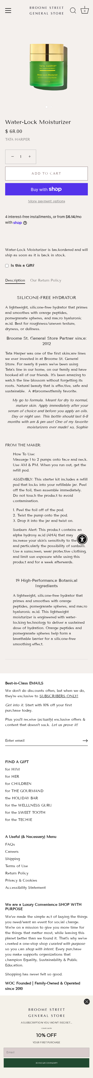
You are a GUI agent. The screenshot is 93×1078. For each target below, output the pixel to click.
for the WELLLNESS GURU (28, 805)
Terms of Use (16, 866)
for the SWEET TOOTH (25, 812)
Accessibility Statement (25, 887)
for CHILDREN (18, 784)
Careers (12, 851)
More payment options (46, 201)
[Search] (73, 11)
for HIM (12, 769)
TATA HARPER (17, 139)
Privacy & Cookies (21, 880)
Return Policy (16, 873)
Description (15, 280)
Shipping (12, 859)
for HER (12, 776)
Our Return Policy (45, 280)
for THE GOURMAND (24, 791)
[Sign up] (85, 740)
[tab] (17, 280)
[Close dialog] (87, 1002)
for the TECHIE (18, 820)
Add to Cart (46, 173)
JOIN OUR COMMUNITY (47, 1063)
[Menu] (8, 10)
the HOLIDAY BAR (21, 798)
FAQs (10, 844)
